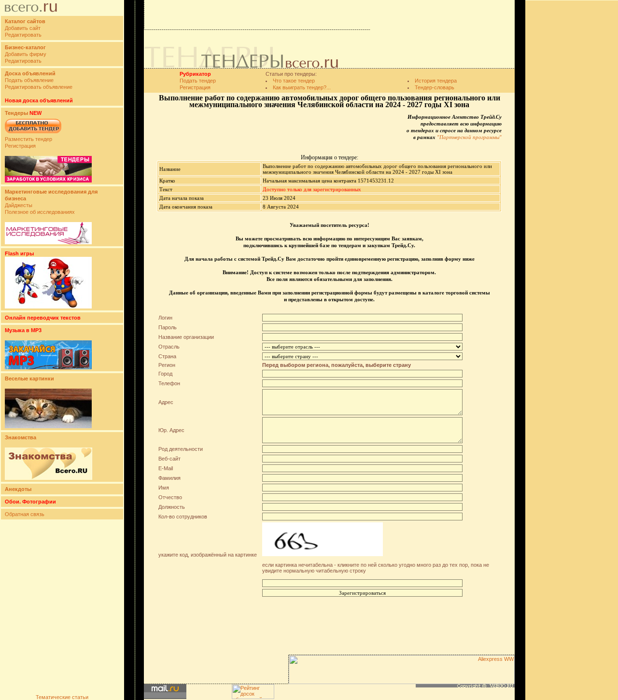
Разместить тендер (28, 139)
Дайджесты (18, 205)
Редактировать (23, 35)
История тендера (436, 81)
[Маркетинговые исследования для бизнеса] (48, 242)
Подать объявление (29, 80)
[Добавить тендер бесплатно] (33, 134)
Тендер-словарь (434, 87)
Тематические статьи (62, 697)
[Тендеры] (48, 180)
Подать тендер (198, 81)
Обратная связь (24, 514)
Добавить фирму (25, 54)
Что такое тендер (294, 81)
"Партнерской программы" (469, 137)
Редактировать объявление (38, 87)
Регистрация (20, 146)
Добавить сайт (23, 28)
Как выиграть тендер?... (302, 87)
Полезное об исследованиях (40, 212)
